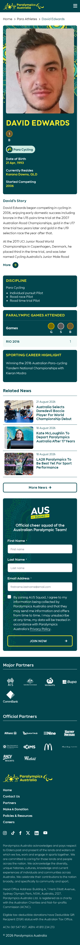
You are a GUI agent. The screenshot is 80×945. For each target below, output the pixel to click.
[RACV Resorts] (10, 758)
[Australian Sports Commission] (10, 682)
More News (38, 487)
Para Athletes (27, 19)
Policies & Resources (17, 815)
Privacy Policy (40, 629)
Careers (9, 822)
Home (7, 19)
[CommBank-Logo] (10, 697)
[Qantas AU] (30, 733)
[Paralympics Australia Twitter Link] (28, 833)
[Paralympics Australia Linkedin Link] (37, 834)
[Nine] (49, 733)
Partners (9, 803)
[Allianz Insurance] (10, 733)
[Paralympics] (23, 7)
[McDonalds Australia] (49, 747)
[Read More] (10, 265)
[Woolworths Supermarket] (49, 682)
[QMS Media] (30, 747)
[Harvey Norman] (69, 733)
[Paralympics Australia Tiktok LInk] (13, 833)
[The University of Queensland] (10, 747)
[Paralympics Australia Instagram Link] (5, 833)
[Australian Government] (30, 682)
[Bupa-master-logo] (69, 682)
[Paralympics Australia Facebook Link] (20, 833)
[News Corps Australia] (69, 747)
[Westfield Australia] (30, 758)
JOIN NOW (38, 641)
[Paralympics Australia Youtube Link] (45, 833)
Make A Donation (15, 809)
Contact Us (11, 796)
